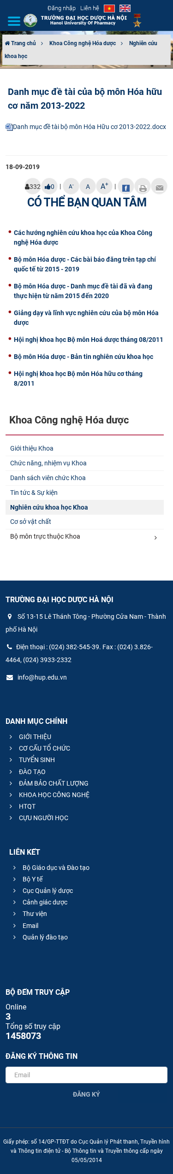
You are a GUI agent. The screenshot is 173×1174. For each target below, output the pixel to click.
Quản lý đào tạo (44, 937)
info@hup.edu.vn (41, 677)
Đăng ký (86, 1094)
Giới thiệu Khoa (32, 448)
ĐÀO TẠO (32, 771)
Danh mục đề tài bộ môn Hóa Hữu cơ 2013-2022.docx (89, 126)
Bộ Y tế (31, 879)
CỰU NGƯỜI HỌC (43, 818)
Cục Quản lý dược (47, 890)
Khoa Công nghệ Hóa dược (82, 43)
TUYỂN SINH (36, 759)
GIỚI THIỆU (34, 736)
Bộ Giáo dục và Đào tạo (55, 867)
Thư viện (34, 913)
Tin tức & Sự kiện (34, 492)
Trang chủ (23, 43)
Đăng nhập (62, 8)
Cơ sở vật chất (30, 521)
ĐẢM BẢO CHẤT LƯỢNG (53, 783)
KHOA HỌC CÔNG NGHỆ (53, 794)
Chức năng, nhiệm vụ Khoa (48, 463)
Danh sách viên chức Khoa (48, 477)
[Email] (159, 186)
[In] (142, 186)
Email (29, 925)
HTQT (27, 806)
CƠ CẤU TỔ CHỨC (44, 748)
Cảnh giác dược (44, 902)
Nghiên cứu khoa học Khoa (49, 507)
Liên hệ (89, 8)
